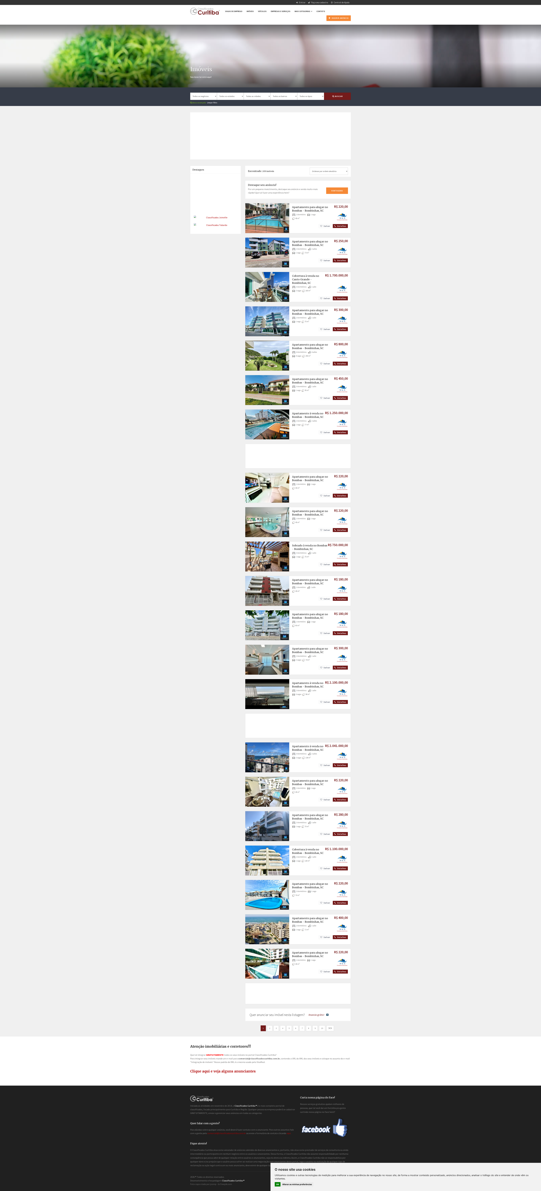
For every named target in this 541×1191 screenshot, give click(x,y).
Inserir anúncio (340, 18)
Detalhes (341, 226)
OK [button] (277, 1184)
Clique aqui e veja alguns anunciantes (223, 1071)
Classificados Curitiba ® (233, 1180)
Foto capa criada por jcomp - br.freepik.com (211, 1184)
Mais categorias (303, 11)
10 (322, 1028)
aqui (289, 1133)
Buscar (338, 96)
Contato (320, 11)
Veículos (262, 11)
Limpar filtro (212, 102)
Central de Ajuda (341, 2)
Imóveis (250, 11)
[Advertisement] (270, 132)
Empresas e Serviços (280, 11)
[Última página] (330, 1028)
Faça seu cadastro (319, 2)
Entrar (302, 2)
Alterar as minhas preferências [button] (297, 1184)
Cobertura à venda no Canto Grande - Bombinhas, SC (305, 279)
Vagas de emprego (233, 11)
